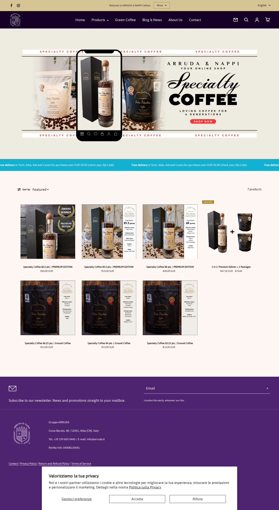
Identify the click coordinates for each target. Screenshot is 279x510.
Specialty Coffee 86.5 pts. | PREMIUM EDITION (47, 267)
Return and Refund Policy (54, 463)
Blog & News (152, 20)
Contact (195, 20)
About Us (175, 20)
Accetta (137, 499)
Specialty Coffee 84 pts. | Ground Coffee (109, 343)
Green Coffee (125, 20)
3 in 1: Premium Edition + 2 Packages (231, 267)
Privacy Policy (28, 463)
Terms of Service (81, 463)
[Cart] (267, 19)
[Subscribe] (267, 388)
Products (99, 20)
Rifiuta (198, 499)
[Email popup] (235, 19)
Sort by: (26, 189)
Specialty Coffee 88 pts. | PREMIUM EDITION (170, 267)
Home (80, 20)
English (262, 5)
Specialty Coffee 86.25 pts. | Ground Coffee (48, 343)
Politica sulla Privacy (145, 487)
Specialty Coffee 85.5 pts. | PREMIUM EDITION (108, 267)
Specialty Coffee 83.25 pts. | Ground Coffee (170, 343)
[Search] (246, 19)
